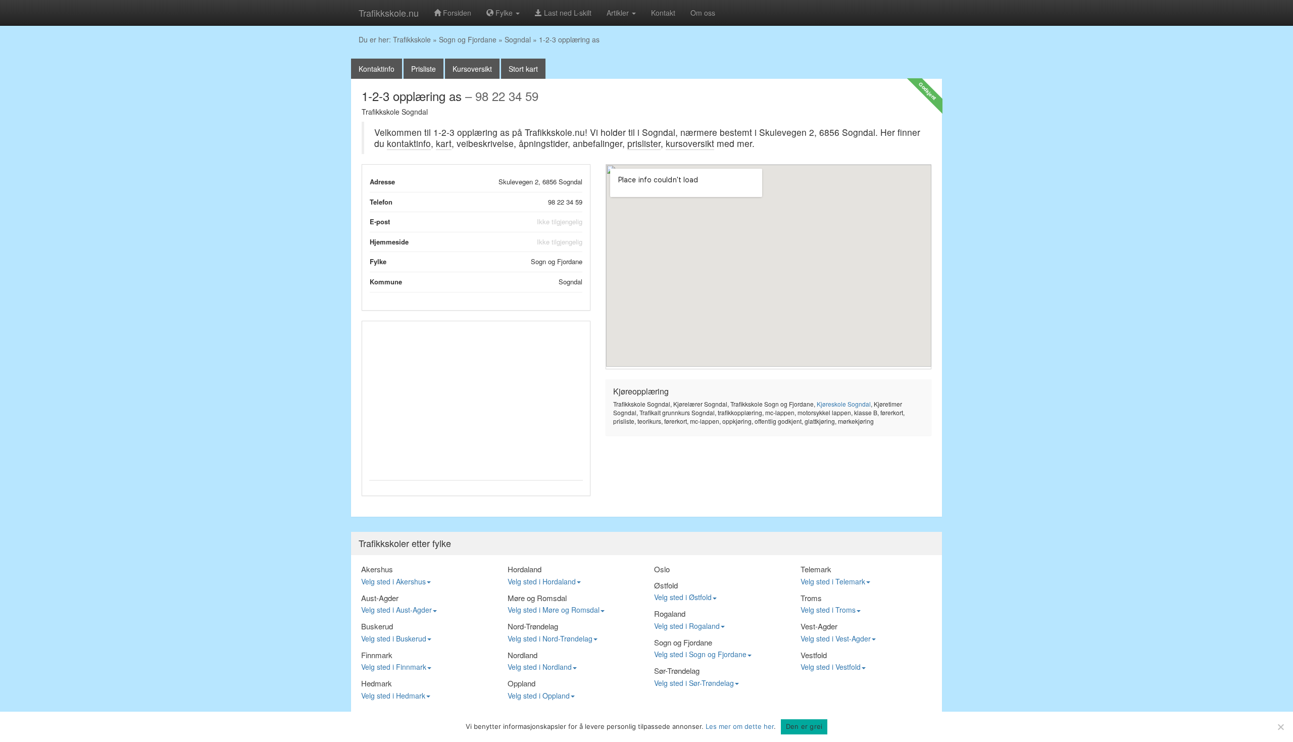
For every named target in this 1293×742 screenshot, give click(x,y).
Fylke (504, 13)
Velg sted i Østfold (683, 597)
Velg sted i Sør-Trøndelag (694, 683)
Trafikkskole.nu (389, 12)
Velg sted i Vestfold (831, 667)
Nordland (522, 655)
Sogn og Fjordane (467, 39)
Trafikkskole (412, 39)
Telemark (816, 569)
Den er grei (804, 726)
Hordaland (524, 569)
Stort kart (523, 69)
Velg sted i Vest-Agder (836, 638)
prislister (644, 143)
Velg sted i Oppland (539, 695)
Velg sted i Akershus (393, 581)
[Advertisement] (476, 399)
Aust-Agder (380, 597)
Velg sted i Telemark (833, 581)
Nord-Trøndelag (533, 626)
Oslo (662, 569)
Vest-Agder (819, 626)
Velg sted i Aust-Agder (396, 610)
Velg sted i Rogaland (687, 626)
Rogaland (669, 613)
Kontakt (663, 13)
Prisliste (423, 69)
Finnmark (376, 655)
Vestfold (814, 655)
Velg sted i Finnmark (393, 667)
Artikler (619, 13)
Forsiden (456, 13)
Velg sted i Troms (828, 610)
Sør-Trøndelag (677, 670)
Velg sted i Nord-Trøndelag (550, 638)
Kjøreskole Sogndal (844, 404)
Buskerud (377, 626)
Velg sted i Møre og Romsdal (554, 610)
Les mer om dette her (740, 726)
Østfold (666, 585)
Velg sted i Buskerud (393, 638)
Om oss (702, 13)
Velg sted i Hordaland (542, 581)
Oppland (521, 683)
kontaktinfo (409, 143)
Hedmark (376, 683)
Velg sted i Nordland (540, 667)
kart (444, 143)
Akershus (377, 569)
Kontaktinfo (376, 69)
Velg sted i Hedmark (393, 695)
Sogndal (518, 39)
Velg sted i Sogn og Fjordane (700, 654)
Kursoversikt (472, 69)
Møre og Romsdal (537, 597)
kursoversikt (690, 143)
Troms (811, 597)
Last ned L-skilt (566, 13)
